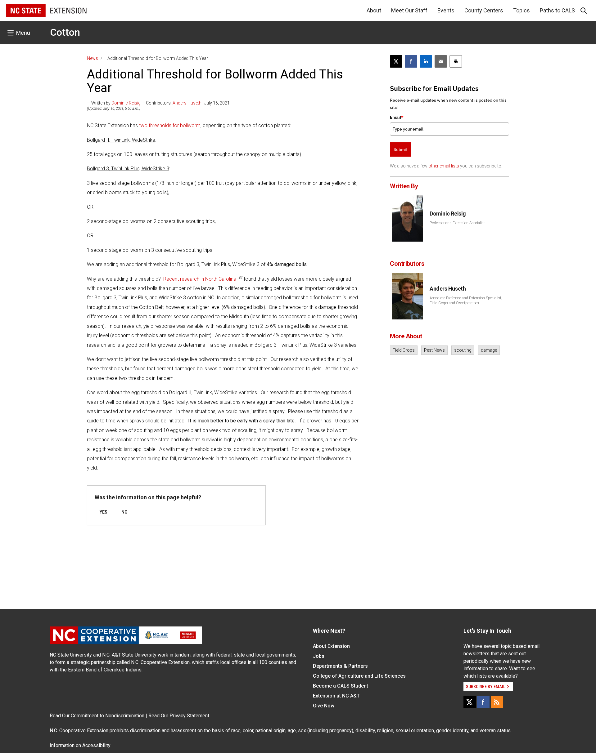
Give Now (323, 706)
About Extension (331, 646)
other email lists (443, 165)
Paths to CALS (557, 10)
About (374, 10)
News (92, 58)
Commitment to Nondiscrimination (107, 716)
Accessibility (96, 745)
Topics (521, 10)
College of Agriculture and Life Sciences (359, 676)
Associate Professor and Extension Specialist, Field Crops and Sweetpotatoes (466, 300)
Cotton (65, 32)
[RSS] (497, 702)
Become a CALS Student (340, 686)
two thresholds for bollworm (170, 125)
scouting (463, 350)
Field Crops (404, 350)
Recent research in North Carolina (199, 279)
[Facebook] (483, 702)
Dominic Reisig (126, 102)
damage (489, 350)
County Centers (483, 10)
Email (397, 117)
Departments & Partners (340, 666)
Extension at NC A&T (336, 696)
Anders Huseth (187, 102)
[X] (469, 702)
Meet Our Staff (409, 10)
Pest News (434, 350)
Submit (401, 149)
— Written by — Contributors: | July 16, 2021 (158, 102)
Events (445, 10)
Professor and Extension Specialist (457, 223)
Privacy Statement (189, 716)
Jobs (318, 656)
